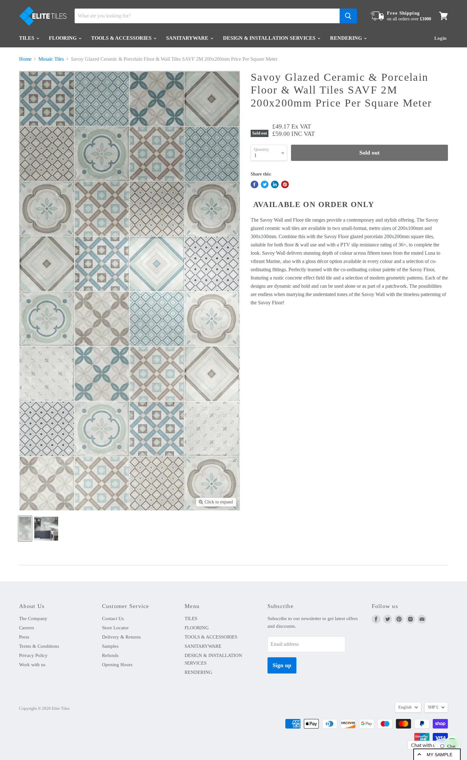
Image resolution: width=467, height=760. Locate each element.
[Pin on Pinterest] (285, 184)
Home (25, 59)
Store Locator (115, 627)
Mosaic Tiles (51, 59)
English (405, 707)
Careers (26, 627)
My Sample (439, 754)
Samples (110, 646)
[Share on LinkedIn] (275, 184)
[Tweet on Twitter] (264, 184)
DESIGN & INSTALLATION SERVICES (270, 38)
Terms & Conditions (39, 646)
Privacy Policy (33, 655)
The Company (33, 618)
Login (440, 38)
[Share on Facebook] (254, 184)
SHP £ (433, 707)
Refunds (110, 655)
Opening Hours (117, 664)
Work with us (32, 664)
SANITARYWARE (188, 38)
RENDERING (346, 38)
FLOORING (63, 38)
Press (24, 636)
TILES (27, 38)
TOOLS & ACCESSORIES (122, 38)
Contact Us (113, 618)
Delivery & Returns (121, 636)
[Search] (348, 16)
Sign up (282, 665)
